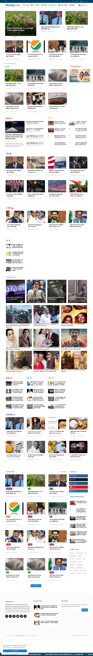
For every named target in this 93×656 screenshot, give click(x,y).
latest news (72, 553)
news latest (76, 570)
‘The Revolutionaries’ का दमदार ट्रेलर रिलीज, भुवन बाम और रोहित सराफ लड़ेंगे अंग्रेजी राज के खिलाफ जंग (18, 325)
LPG (85, 553)
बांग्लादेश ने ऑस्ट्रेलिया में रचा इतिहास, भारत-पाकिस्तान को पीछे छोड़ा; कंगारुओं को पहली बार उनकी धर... (17, 247)
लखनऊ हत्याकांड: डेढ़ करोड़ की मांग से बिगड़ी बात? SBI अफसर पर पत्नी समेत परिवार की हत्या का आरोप (18, 407)
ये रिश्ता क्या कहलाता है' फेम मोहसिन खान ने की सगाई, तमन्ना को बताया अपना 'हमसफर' (46, 348)
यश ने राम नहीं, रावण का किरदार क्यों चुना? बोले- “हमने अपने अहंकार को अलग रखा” (17, 370)
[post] (20, 23)
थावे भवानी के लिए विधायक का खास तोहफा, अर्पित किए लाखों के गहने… (60, 144)
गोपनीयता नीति (79, 635)
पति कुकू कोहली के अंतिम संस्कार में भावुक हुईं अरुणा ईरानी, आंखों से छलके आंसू (46, 325)
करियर (29, 42)
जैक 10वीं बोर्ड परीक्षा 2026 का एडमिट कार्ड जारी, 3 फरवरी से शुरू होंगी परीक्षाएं (81, 510)
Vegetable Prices (79, 567)
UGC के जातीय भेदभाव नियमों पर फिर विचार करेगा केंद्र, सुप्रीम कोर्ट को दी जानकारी (60, 406)
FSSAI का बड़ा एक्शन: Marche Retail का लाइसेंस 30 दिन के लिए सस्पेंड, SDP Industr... (35, 136)
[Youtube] (17, 616)
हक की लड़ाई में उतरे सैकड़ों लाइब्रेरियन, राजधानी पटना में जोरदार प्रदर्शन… (80, 137)
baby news (72, 564)
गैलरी (6, 1)
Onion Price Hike (73, 561)
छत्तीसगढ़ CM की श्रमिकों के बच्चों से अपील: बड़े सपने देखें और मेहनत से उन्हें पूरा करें (60, 391)
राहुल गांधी (80, 561)
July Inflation (78, 573)
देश (67, 12)
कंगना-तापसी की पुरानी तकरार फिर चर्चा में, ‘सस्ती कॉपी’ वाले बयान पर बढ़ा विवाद (18, 348)
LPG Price (80, 556)
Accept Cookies (15, 650)
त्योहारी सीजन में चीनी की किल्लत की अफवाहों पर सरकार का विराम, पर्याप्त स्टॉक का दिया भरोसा (14, 137)
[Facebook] (6, 616)
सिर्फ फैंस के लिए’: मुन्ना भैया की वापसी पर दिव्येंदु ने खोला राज (73, 370)
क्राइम (59, 5)
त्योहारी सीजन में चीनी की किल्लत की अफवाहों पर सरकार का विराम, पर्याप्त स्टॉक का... (35, 122)
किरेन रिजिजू (72, 567)
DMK (85, 573)
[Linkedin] (21, 616)
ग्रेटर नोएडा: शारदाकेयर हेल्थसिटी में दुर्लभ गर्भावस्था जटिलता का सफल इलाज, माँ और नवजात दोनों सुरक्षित (38, 399)
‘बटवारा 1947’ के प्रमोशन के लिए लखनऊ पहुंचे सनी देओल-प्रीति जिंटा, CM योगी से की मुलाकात (49, 622)
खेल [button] (46, 5)
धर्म (35, 5)
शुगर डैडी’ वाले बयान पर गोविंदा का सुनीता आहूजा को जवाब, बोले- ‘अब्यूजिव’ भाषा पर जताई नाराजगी (46, 370)
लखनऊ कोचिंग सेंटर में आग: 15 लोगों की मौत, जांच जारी (81, 502)
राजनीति (42, 5)
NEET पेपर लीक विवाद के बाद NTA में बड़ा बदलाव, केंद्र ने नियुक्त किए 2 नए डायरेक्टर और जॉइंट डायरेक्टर (60, 384)
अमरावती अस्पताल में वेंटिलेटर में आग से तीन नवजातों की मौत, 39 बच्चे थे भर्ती (17, 383)
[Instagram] (14, 616)
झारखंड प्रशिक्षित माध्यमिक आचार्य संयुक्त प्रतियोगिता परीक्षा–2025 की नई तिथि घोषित (81, 519)
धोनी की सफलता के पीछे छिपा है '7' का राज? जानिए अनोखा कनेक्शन (18, 269)
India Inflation (83, 570)
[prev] (84, 208)
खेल (7, 240)
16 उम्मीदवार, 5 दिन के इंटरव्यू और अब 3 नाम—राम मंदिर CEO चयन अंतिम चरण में (81, 123)
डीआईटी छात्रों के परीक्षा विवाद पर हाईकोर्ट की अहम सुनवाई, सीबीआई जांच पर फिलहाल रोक (68, 654)
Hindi (82, 1)
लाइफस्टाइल (43, 12)
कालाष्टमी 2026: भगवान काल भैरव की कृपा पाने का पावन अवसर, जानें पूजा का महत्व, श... (60, 130)
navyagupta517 (10, 32)
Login (73, 1)
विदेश (7, 42)
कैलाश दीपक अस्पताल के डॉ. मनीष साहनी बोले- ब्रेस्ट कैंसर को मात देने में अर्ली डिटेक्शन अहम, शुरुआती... (38, 392)
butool (50, 88)
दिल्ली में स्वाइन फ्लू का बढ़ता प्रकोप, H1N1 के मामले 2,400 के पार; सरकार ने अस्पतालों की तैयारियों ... (38, 384)
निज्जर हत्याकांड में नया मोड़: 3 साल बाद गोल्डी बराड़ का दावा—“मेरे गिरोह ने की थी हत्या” (17, 391)
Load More (35, 585)
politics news (79, 553)
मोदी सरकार (72, 559)
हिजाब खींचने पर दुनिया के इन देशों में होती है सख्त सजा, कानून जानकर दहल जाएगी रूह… (60, 137)
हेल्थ (62, 5)
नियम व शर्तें (73, 635)
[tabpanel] (20, 23)
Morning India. (21, 635)
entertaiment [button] (52, 5)
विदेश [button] (38, 5)
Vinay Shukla (30, 459)
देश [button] (27, 5)
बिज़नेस (31, 5)
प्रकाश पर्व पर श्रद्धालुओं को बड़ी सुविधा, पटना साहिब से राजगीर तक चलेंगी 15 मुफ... (81, 144)
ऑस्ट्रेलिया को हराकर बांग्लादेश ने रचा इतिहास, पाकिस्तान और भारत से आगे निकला (18, 254)
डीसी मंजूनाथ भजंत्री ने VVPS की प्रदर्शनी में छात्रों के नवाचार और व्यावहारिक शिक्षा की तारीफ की (81, 542)
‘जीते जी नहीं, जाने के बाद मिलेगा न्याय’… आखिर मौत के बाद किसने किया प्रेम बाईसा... (81, 130)
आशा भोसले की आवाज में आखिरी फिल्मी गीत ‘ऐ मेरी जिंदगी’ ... (35, 298)
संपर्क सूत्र (85, 635)
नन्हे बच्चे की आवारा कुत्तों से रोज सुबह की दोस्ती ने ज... (77, 298)
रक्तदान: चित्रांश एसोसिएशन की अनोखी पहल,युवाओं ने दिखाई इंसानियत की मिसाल (39, 406)
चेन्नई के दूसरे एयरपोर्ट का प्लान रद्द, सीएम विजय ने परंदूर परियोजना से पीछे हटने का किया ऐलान (49, 614)
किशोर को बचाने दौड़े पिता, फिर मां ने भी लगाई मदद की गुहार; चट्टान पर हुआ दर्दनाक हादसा (17, 399)
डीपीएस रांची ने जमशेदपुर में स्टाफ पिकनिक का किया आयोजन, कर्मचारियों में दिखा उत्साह (81, 526)
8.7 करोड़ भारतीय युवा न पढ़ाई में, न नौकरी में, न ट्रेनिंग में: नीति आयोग (60, 399)
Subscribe (84, 610)
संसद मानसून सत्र (73, 556)
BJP (70, 570)
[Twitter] (10, 616)
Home (24, 5)
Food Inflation (79, 564)
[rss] (25, 616)
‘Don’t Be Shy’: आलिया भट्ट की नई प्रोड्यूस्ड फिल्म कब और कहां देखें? (73, 325)
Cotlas (34, 635)
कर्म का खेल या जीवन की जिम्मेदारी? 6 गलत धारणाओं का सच (60, 123)
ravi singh (51, 198)
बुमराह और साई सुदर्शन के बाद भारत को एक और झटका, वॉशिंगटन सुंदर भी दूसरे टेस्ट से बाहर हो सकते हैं (18, 262)
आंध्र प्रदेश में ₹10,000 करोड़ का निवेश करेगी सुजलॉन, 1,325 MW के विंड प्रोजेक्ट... (35, 129)
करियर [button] (65, 5)
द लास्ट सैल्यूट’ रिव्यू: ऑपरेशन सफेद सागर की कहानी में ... (56, 298)
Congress (72, 573)
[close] (27, 643)
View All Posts (63, 471)
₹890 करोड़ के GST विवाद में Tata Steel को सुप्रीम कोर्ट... (15, 298)
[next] (86, 208)
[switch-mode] (87, 1)
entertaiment (11, 277)
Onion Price (78, 559)
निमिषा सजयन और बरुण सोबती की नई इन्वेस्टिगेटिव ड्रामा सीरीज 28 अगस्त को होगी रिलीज (73, 348)
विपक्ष (84, 559)
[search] (86, 5)
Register (77, 1)
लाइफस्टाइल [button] (71, 5)
